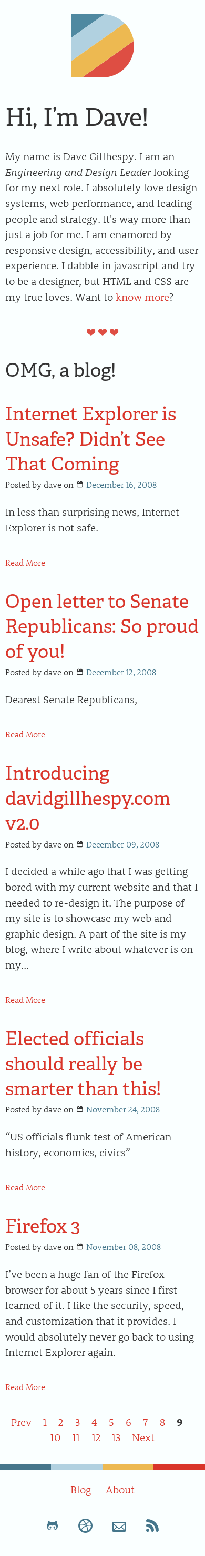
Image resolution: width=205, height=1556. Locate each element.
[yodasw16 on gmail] (119, 1525)
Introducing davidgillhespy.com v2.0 (87, 798)
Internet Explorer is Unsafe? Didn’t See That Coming (90, 438)
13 (116, 1437)
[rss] (152, 1525)
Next (143, 1437)
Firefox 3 (42, 1226)
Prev (21, 1422)
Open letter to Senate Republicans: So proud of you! (102, 626)
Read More (25, 562)
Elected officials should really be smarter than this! (83, 1063)
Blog (80, 1489)
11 (76, 1437)
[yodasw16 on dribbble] (85, 1525)
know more (142, 296)
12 (96, 1437)
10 (55, 1437)
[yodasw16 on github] (52, 1525)
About (120, 1489)
